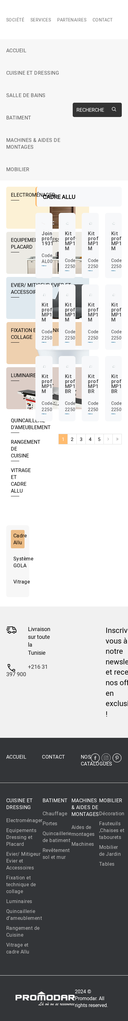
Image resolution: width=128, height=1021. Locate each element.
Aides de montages (83, 830)
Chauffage (55, 813)
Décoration (112, 813)
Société (15, 20)
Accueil (16, 50)
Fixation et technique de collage (21, 884)
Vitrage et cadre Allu (18, 948)
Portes (50, 823)
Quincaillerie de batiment (57, 837)
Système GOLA (19, 562)
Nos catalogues (96, 760)
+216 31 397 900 (27, 670)
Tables (107, 863)
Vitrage (19, 581)
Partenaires (71, 20)
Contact (103, 20)
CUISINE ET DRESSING (32, 72)
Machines (82, 844)
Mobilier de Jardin (110, 850)
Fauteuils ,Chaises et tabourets (111, 830)
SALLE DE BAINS (26, 95)
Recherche (90, 109)
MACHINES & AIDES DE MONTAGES (33, 143)
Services (40, 20)
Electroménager (24, 820)
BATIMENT (18, 117)
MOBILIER (18, 169)
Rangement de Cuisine (23, 931)
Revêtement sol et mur (56, 853)
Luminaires (19, 901)
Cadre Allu (19, 539)
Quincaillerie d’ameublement (24, 914)
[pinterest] (116, 757)
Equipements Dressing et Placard (21, 837)
